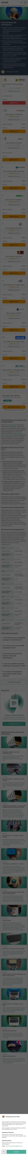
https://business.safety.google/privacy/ (14, 1146)
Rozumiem (16, 1151)
